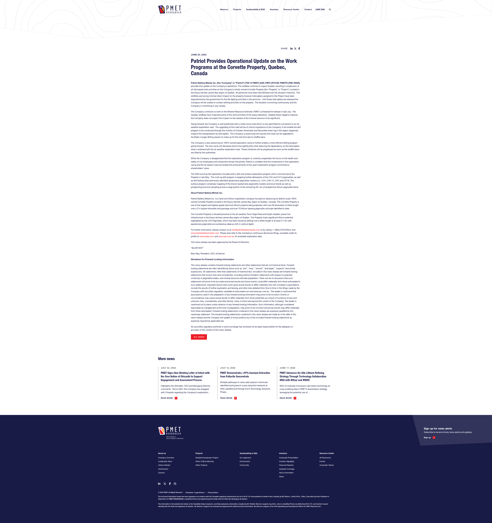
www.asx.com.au (226, 236)
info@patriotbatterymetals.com (246, 230)
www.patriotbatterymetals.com (205, 233)
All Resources (325, 458)
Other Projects (201, 465)
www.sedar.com (206, 236)
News (281, 476)
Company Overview (166, 458)
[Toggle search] (330, 9)
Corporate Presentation (288, 458)
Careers (161, 473)
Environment (245, 461)
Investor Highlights (286, 461)
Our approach (245, 458)
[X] (295, 49)
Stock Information (286, 473)
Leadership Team (165, 461)
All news (199, 337)
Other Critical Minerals (205, 461)
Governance (163, 469)
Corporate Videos (327, 465)
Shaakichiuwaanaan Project (207, 458)
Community (244, 465)
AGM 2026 (320, 9)
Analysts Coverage (286, 469)
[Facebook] (299, 49)
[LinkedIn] (291, 49)
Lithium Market (164, 465)
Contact (308, 9)
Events (322, 461)
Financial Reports (286, 465)
